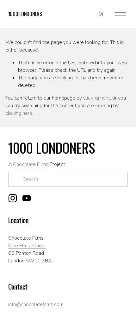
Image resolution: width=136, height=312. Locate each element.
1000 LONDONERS (25, 14)
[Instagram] (12, 198)
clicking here (96, 98)
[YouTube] (26, 198)
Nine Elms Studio (27, 245)
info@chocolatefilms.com (36, 304)
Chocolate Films (30, 164)
